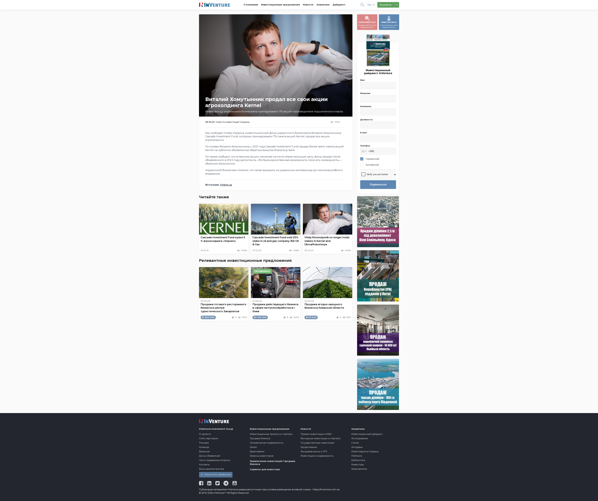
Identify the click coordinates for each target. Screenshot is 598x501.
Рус (370, 4)
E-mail (363, 133)
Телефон (365, 146)
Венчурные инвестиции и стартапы (320, 438)
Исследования (359, 438)
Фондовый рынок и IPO (314, 451)
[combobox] (364, 151)
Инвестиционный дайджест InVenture (378, 72)
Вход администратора (211, 469)
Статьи (355, 442)
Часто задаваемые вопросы (214, 460)
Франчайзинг (257, 451)
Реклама (204, 442)
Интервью (357, 447)
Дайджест (339, 4)
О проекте (205, 434)
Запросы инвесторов (261, 455)
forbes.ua (226, 184)
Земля (253, 447)
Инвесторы (357, 464)
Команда (204, 447)
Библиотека (358, 460)
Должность (366, 119)
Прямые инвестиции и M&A (316, 434)
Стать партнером (208, 438)
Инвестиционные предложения (280, 4)
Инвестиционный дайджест (367, 434)
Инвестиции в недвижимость (317, 455)
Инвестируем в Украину (365, 451)
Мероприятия (359, 469)
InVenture (216, 429)
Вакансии (204, 451)
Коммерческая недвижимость (266, 442)
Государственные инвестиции (317, 442)
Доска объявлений (209, 455)
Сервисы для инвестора (265, 469)
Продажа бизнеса (260, 438)
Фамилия (365, 93)
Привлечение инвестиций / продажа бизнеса (272, 463)
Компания (365, 106)
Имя (362, 80)
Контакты (204, 464)
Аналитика (323, 4)
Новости (308, 4)
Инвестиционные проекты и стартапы (271, 434)
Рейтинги (356, 455)
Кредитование (309, 447)
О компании (251, 4)
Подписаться (378, 184)
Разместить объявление (217, 474)
